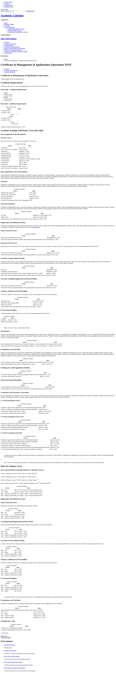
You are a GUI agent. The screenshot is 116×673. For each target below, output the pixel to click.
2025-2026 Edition (8, 39)
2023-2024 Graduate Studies (11, 656)
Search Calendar (5, 11)
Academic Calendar (12, 15)
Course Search (8, 53)
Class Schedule (36, 227)
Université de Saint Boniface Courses (17, 32)
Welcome (6, 42)
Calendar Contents (9, 24)
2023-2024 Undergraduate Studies (13, 662)
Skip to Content (8, 2)
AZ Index (6, 3)
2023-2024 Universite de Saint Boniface (15, 668)
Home (5, 23)
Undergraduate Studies (10, 44)
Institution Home (8, 6)
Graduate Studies (8, 45)
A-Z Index (7, 26)
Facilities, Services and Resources (13, 50)
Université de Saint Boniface (11, 47)
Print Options (4, 56)
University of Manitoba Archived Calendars (16, 51)
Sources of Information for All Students (14, 48)
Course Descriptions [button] (9, 27)
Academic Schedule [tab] (9, 72)
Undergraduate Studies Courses (15, 29)
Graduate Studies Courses (14, 30)
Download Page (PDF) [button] (10, 650)
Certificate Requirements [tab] (10, 70)
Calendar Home (8, 5)
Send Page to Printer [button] (9, 645)
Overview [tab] (6, 69)
